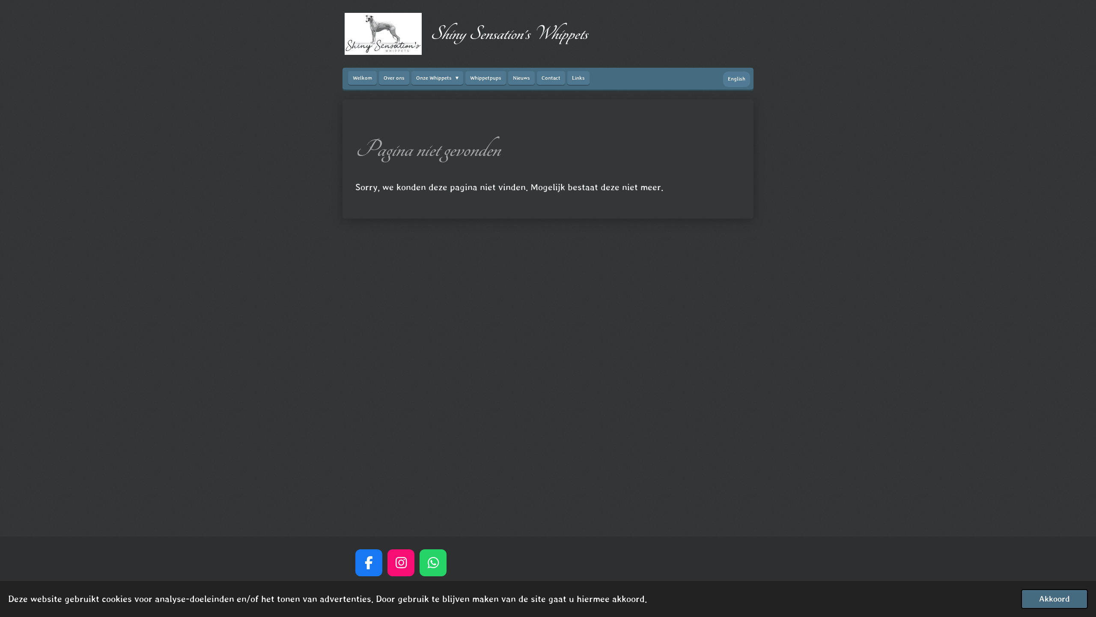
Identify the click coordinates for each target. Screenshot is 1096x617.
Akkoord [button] (1054, 598)
